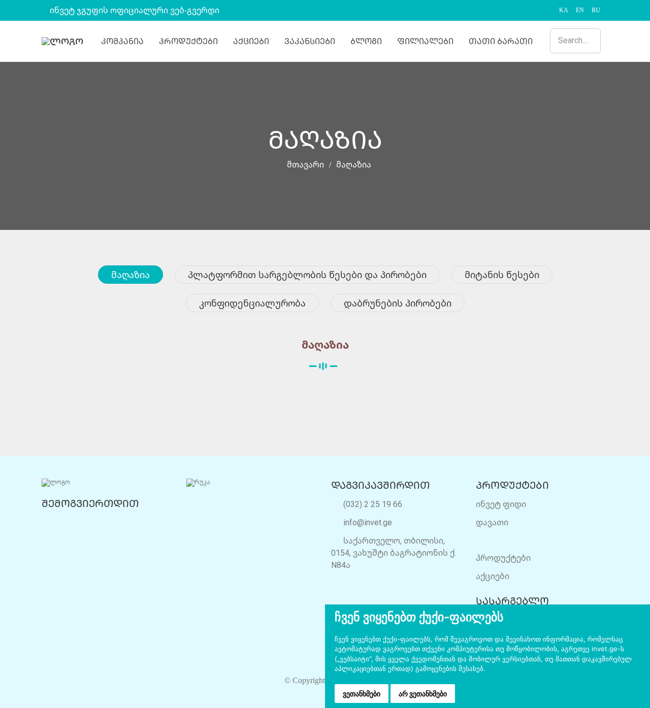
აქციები (251, 41)
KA (563, 10)
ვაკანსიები (309, 41)
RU (596, 10)
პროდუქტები (188, 41)
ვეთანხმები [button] (361, 693)
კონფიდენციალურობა (252, 303)
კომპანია (122, 41)
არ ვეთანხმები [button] (423, 693)
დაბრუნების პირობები (397, 303)
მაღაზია (130, 274)
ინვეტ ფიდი (501, 504)
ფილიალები (425, 41)
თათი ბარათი (501, 41)
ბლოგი (366, 41)
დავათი (492, 522)
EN (580, 10)
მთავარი (304, 165)
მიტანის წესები (502, 274)
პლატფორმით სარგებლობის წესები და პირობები (307, 274)
